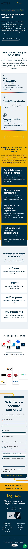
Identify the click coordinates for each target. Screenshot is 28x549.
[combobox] (14, 452)
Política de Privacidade (9, 542)
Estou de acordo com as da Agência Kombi (13, 470)
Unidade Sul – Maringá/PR (14, 488)
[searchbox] (15, 453)
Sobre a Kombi (21, 523)
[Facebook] (20, 508)
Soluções (20, 525)
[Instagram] (8, 508)
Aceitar (14, 545)
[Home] (6, 3)
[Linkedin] (14, 508)
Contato (7, 532)
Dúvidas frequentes (7, 529)
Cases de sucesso (7, 527)
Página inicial (7, 523)
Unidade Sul (7, 525)
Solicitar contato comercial (15, 476)
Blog (20, 529)
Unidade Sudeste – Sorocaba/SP (14, 485)
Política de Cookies (19, 542)
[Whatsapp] (25, 546)
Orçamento (20, 527)
